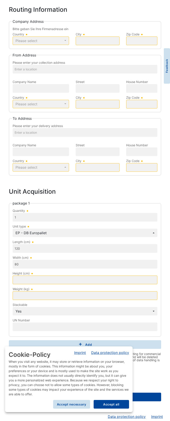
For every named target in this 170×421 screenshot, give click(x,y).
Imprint (157, 416)
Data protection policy (127, 416)
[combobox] (41, 41)
